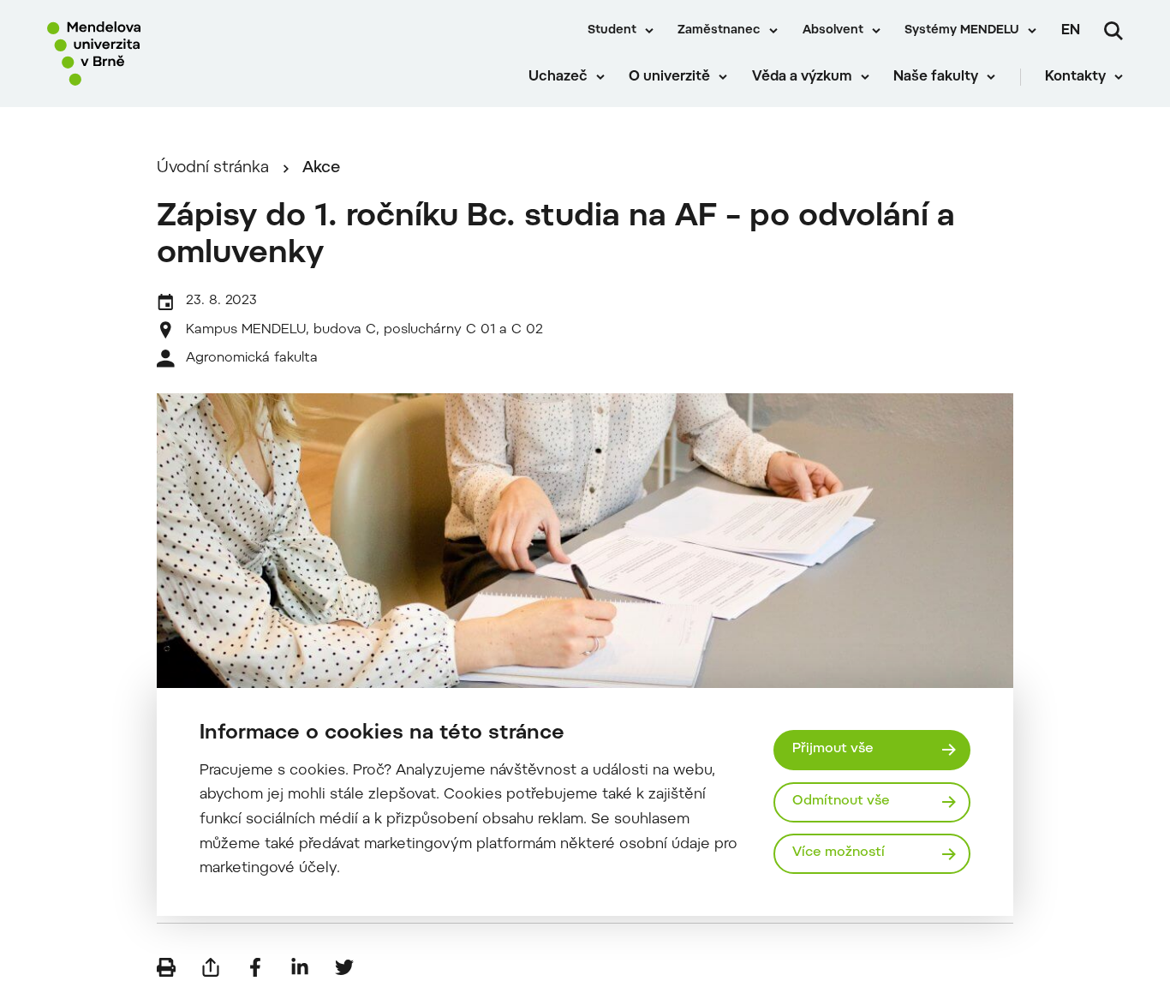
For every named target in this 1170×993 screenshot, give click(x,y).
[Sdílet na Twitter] (344, 967)
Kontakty (1075, 77)
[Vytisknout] (166, 967)
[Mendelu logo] (145, 53)
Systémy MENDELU (961, 31)
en (1070, 31)
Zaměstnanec (719, 31)
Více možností (838, 852)
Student (612, 31)
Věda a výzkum (802, 77)
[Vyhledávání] (1113, 30)
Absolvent (833, 31)
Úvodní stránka (213, 168)
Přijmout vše (833, 749)
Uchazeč (558, 77)
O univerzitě (669, 77)
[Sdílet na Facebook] (255, 967)
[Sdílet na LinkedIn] (299, 967)
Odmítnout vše (841, 801)
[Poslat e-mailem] (210, 967)
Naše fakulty (935, 77)
